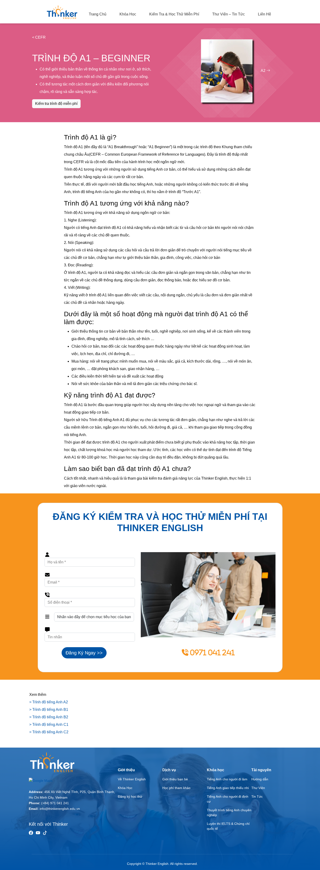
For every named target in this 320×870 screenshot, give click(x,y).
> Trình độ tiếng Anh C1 (48, 725)
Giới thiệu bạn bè (175, 779)
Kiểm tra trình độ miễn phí (56, 104)
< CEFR (39, 37)
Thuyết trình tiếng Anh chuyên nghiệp (229, 812)
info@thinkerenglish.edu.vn (60, 809)
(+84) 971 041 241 (55, 803)
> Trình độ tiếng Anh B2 (48, 717)
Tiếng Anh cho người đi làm (227, 779)
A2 (263, 71)
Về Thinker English (132, 779)
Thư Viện (258, 788)
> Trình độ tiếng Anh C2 (48, 732)
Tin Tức (257, 796)
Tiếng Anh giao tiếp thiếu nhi (228, 788)
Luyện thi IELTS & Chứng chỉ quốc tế (228, 826)
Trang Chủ (97, 14)
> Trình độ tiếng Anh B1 (48, 710)
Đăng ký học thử (130, 796)
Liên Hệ (264, 14)
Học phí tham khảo (176, 788)
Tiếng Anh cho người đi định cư (227, 799)
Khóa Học (127, 14)
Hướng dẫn (259, 779)
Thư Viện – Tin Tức (228, 14)
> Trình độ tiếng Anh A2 (48, 702)
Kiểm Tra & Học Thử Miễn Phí (174, 14)
